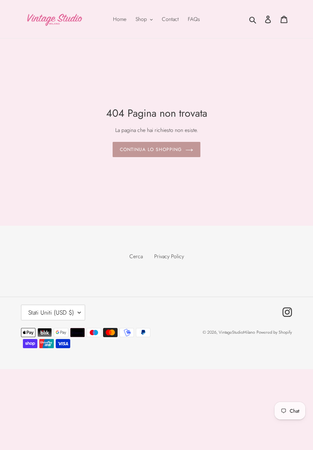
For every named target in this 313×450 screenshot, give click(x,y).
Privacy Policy (169, 256)
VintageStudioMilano (237, 332)
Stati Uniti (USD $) (51, 312)
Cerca (136, 256)
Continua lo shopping (150, 149)
